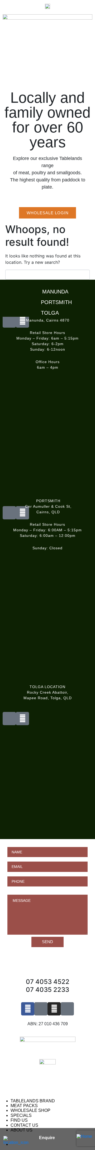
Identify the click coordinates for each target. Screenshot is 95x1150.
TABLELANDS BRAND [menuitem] (33, 1101)
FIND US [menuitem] (19, 1120)
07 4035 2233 (47, 989)
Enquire (47, 1137)
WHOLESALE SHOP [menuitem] (30, 1110)
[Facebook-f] (27, 1008)
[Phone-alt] (9, 718)
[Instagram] (54, 1008)
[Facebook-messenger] (41, 1008)
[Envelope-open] (22, 718)
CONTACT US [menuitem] (24, 1125)
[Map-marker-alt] (67, 1008)
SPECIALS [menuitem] (21, 1115)
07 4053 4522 (47, 982)
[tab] (49, 290)
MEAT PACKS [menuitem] (24, 1105)
